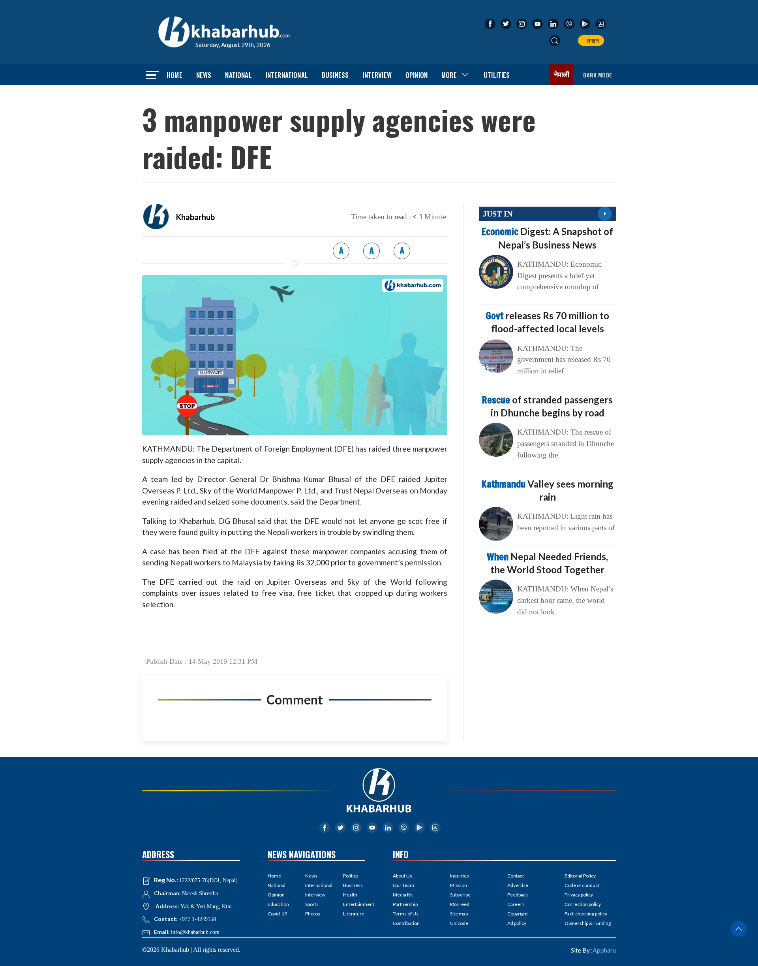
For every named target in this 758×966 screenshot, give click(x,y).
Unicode (459, 923)
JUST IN (497, 213)
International (287, 75)
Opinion (416, 75)
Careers (516, 904)
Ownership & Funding (588, 923)
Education (278, 904)
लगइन (591, 40)
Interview (377, 75)
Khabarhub (195, 217)
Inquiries (459, 876)
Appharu (604, 950)
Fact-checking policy (586, 914)
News (204, 75)
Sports (312, 904)
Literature (353, 914)
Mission (458, 885)
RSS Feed (459, 904)
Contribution (406, 923)
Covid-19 (277, 914)
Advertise (517, 885)
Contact (515, 876)
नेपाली (562, 75)
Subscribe (460, 895)
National (238, 75)
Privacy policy (579, 895)
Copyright (517, 914)
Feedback (517, 895)
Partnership (405, 904)
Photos (312, 914)
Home (174, 75)
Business (335, 75)
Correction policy (583, 904)
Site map (459, 914)
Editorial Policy (580, 876)
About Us (402, 876)
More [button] (449, 75)
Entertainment (354, 904)
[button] (554, 40)
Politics (350, 876)
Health (350, 895)
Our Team (403, 885)
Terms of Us (405, 914)
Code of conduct (582, 885)
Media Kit (403, 895)
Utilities (497, 75)
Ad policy (516, 923)
